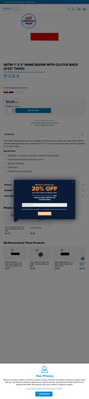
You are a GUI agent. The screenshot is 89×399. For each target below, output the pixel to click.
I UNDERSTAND (44, 394)
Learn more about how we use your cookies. (44, 389)
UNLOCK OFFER (44, 213)
